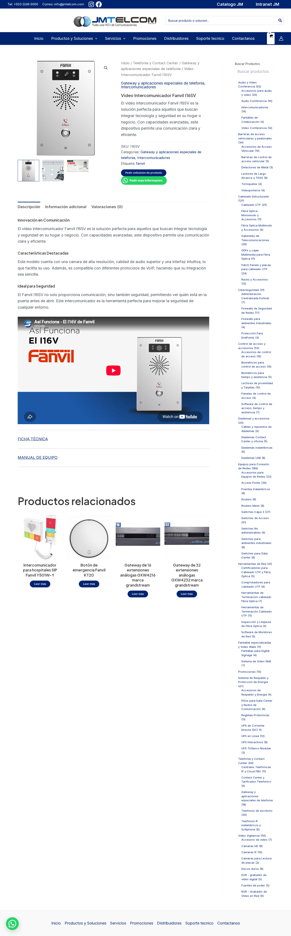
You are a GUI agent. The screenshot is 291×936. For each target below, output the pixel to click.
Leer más (40, 583)
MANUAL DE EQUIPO (38, 457)
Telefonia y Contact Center (155, 63)
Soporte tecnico (199, 923)
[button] (230, 4)
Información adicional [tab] (65, 207)
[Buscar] (280, 20)
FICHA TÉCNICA (33, 439)
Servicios (118, 923)
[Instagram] (91, 4)
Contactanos (228, 923)
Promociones (141, 923)
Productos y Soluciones (85, 923)
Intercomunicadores (138, 87)
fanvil (140, 163)
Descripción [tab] (29, 207)
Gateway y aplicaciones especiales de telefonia (162, 83)
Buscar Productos (247, 64)
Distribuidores (169, 923)
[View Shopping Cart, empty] (271, 38)
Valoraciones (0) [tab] (107, 207)
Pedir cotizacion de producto (143, 172)
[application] (95, 38)
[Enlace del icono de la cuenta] (281, 38)
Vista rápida (40, 555)
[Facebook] (99, 4)
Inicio (125, 63)
